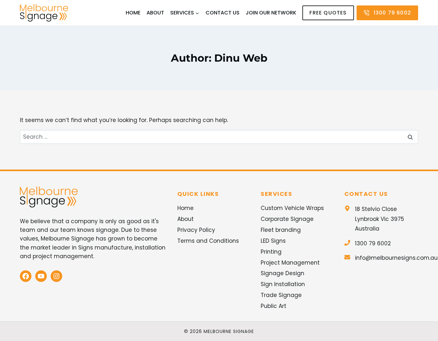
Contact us (223, 12)
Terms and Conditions (208, 241)
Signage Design (282, 273)
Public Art (273, 306)
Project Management (290, 263)
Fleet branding (281, 230)
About (155, 12)
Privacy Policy (196, 230)
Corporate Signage (287, 219)
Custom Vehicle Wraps (292, 208)
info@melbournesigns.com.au (396, 258)
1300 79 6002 (373, 243)
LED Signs (273, 241)
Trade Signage (281, 295)
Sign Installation (283, 284)
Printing (271, 252)
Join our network (271, 12)
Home (133, 12)
